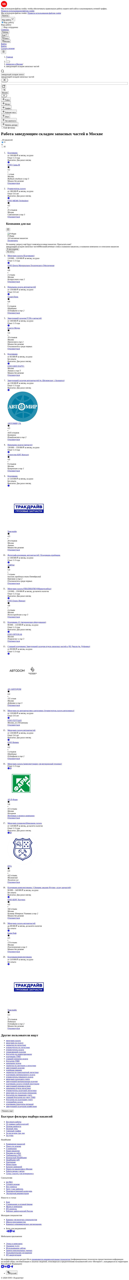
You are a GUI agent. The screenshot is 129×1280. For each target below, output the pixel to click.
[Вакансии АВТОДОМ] (67, 671)
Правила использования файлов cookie (44, 13)
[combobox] (12, 74)
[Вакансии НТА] (67, 849)
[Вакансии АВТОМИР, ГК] (67, 407)
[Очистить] (4, 80)
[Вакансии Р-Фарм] (67, 784)
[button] (4, 44)
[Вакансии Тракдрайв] (67, 508)
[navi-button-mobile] (3, 52)
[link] (5, 38)
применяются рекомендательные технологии (51, 1259)
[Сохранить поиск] (3, 87)
